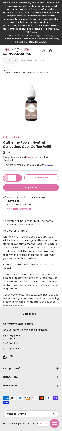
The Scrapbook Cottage (21, 423)
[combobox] (31, 60)
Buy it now (31, 187)
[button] (50, 51)
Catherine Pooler (12, 136)
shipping (31, 157)
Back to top (29, 313)
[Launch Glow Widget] (54, 423)
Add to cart (41, 177)
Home (5, 70)
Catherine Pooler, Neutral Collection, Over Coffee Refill (27, 72)
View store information (19, 208)
